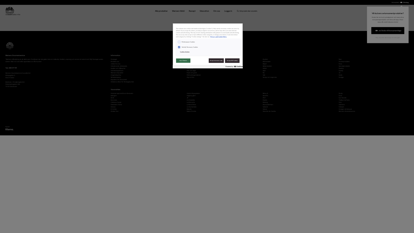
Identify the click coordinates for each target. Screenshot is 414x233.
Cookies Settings (185, 51)
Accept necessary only (216, 60)
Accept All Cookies (232, 60)
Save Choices (183, 60)
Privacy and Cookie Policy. (218, 37)
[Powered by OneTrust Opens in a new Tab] (233, 67)
